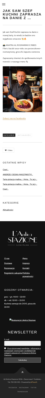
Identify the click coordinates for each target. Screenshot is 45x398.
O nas (6, 258)
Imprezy (26, 263)
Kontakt (25, 268)
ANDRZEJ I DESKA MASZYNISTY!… (18, 174)
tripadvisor (22, 392)
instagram (24, 387)
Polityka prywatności (27, 275)
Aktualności (24, 135)
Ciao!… (5, 169)
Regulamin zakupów (13, 273)
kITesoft (34, 382)
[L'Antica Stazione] (22, 4)
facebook (13, 387)
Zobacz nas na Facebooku (14, 118)
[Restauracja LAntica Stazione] (23, 320)
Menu (25, 258)
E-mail (6, 339)
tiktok (33, 387)
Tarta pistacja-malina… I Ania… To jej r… (20, 179)
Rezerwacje (9, 268)
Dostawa (8, 263)
